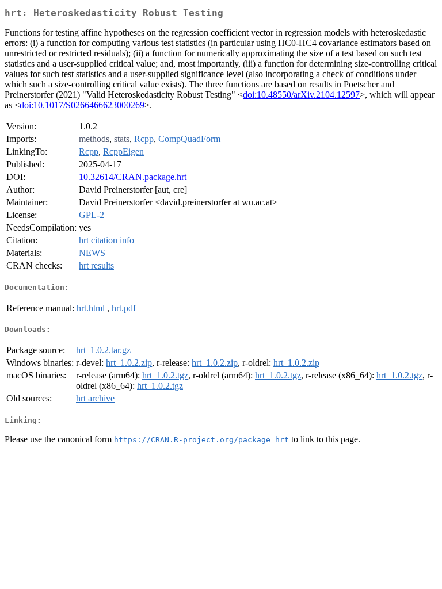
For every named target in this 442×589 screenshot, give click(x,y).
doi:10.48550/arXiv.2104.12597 (301, 95)
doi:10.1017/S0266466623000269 (82, 105)
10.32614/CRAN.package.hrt (132, 177)
